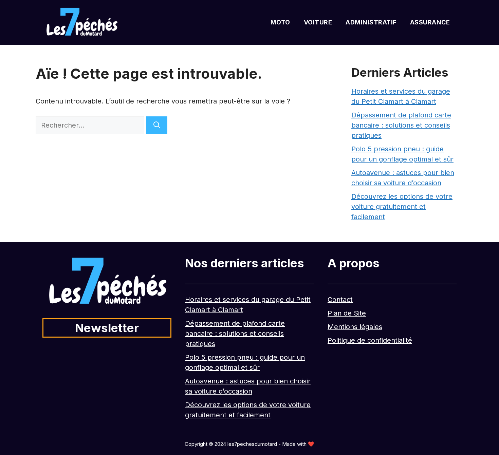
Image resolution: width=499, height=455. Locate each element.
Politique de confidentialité (370, 340)
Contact (340, 300)
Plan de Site (347, 313)
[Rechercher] (156, 125)
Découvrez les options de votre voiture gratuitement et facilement (401, 206)
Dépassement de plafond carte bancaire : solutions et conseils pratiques (401, 125)
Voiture (318, 22)
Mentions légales (355, 327)
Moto (280, 22)
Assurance (430, 22)
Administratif (371, 22)
